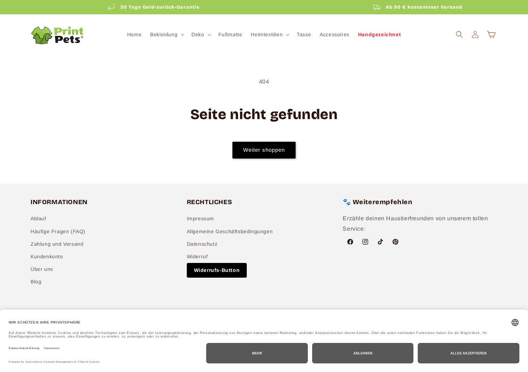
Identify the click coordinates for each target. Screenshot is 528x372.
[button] (166, 34)
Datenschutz (202, 244)
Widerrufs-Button (217, 270)
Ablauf (38, 219)
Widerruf (197, 256)
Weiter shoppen (264, 150)
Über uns (42, 269)
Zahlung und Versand (57, 244)
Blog (36, 282)
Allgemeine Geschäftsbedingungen (230, 231)
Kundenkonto (47, 256)
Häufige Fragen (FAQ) (58, 231)
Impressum (200, 219)
